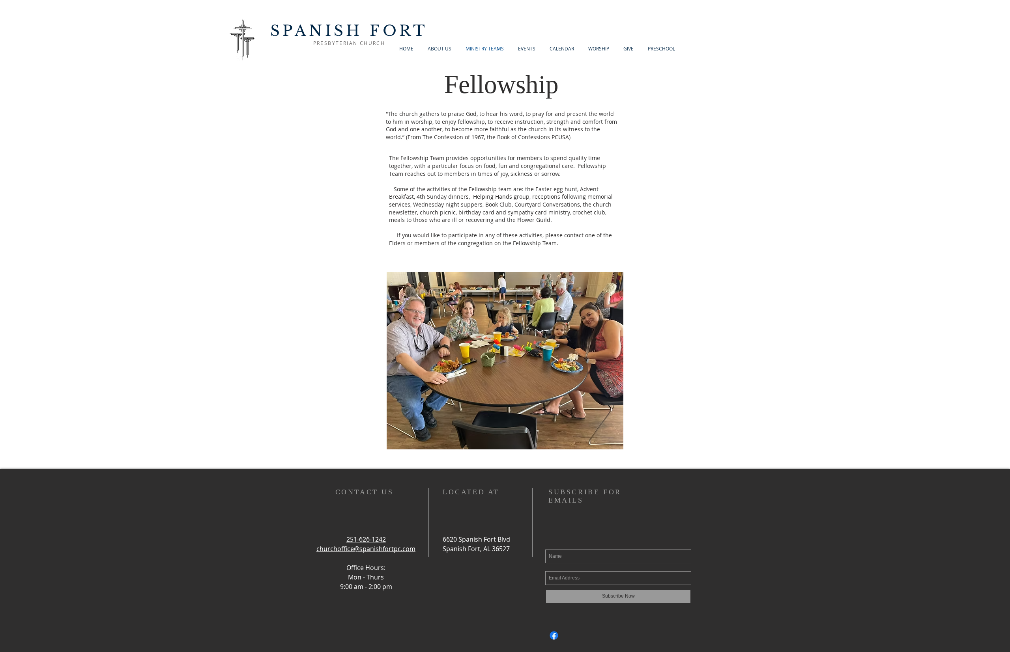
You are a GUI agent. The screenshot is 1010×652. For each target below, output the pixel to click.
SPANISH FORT (349, 31)
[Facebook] (553, 635)
